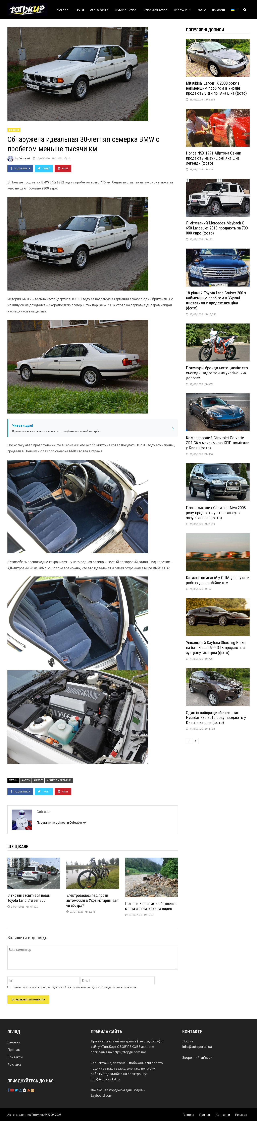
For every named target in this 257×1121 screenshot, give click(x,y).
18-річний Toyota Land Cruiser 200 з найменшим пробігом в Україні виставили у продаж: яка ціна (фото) (216, 300)
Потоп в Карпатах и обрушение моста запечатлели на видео (150, 906)
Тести (79, 9)
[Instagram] (21, 1090)
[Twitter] (17, 1090)
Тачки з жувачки (155, 9)
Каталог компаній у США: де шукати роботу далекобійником (217, 580)
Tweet (46, 168)
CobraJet (24, 158)
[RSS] (29, 1090)
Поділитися (22, 168)
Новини (62, 9)
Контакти (15, 1057)
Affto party (99, 9)
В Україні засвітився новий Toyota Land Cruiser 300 (29, 898)
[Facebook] (8, 1090)
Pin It (65, 168)
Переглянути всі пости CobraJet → (61, 822)
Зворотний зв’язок (197, 1057)
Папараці (218, 9)
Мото (202, 9)
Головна (13, 1042)
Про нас (13, 1049)
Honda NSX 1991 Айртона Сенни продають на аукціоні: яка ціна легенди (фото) (213, 158)
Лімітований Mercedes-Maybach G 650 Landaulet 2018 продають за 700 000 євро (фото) (217, 228)
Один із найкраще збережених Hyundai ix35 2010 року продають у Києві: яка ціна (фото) (216, 717)
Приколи (180, 9)
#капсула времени (59, 780)
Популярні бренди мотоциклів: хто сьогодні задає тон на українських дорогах (217, 372)
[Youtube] (12, 1090)
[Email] (32, 1090)
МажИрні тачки (125, 9)
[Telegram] (25, 1090)
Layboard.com (101, 1095)
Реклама (14, 1064)
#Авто (26, 780)
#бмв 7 (38, 780)
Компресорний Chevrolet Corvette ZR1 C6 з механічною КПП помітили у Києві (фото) (217, 442)
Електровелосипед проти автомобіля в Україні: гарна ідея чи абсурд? (92, 900)
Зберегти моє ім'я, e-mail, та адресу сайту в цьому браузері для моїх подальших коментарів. (75, 987)
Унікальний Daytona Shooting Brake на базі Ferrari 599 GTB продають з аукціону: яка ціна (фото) (215, 647)
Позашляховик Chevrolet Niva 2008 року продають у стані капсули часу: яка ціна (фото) (216, 512)
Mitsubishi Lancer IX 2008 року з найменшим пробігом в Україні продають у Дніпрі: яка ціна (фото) (216, 88)
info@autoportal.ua (105, 1079)
